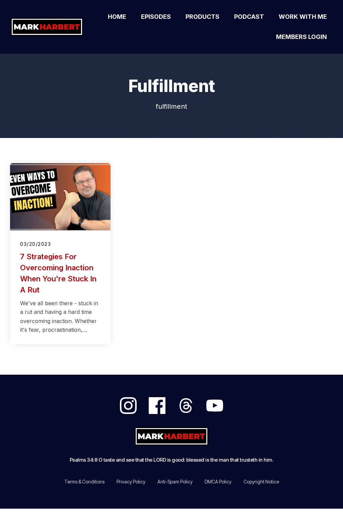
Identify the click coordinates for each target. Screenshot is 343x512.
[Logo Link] (48, 27)
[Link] (128, 406)
